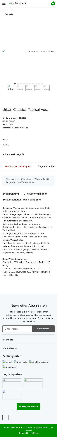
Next (52, 90)
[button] (32, 3)
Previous (5, 90)
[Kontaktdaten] (45, 3)
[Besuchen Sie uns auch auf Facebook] (5, 417)
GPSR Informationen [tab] (35, 193)
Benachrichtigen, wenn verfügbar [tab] (21, 199)
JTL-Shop (34, 433)
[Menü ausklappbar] (3, 2)
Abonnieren (43, 328)
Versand (29, 430)
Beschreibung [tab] (10, 193)
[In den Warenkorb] (4, 23)
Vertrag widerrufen (28, 406)
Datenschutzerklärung (16, 315)
